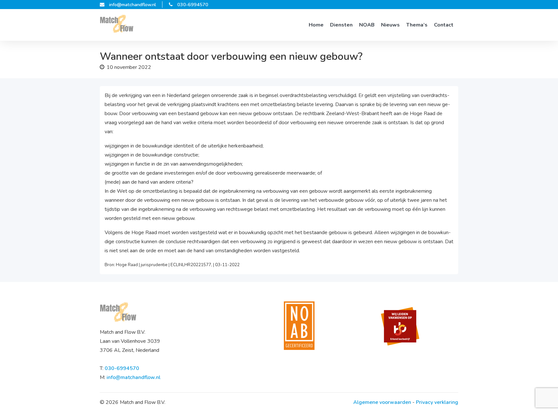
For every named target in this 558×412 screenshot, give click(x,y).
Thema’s (417, 24)
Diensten (341, 24)
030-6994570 (192, 4)
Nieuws (390, 24)
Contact (443, 24)
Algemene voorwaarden (382, 402)
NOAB (367, 24)
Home (316, 24)
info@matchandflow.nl (132, 4)
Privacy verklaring (437, 402)
